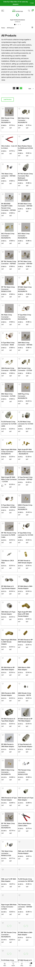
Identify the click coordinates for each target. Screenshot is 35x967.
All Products (10, 27)
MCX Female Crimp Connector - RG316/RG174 (7, 236)
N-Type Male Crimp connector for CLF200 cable (25, 535)
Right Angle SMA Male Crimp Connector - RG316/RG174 (8, 452)
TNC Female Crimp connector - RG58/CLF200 (24, 772)
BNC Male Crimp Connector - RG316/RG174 (23, 120)
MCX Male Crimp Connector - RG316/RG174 (24, 236)
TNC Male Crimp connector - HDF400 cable (8, 176)
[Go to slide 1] (14, 24)
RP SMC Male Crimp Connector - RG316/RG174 (25, 289)
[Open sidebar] (2, 486)
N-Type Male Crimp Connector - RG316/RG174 (24, 317)
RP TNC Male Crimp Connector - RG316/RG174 (8, 826)
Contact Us (17, 21)
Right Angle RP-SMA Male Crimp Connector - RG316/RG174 (25, 452)
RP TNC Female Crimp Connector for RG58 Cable (8, 535)
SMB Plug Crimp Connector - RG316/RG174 (23, 396)
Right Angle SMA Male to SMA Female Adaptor (8, 642)
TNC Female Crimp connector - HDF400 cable (25, 907)
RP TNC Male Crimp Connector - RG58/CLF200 (8, 289)
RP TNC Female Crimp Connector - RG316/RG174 (8, 935)
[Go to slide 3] (18, 24)
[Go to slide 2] (16, 24)
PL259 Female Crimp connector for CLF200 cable (8, 424)
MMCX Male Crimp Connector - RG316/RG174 (7, 772)
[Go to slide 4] (20, 24)
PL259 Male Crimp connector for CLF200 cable (25, 424)
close (32, 3)
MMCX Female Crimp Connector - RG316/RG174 (25, 507)
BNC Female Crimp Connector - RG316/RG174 (7, 120)
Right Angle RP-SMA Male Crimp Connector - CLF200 (9, 479)
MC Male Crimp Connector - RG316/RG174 (6, 317)
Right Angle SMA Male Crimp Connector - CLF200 (8, 907)
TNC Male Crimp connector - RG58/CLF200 (7, 853)
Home (3, 27)
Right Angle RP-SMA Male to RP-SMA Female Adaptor (25, 614)
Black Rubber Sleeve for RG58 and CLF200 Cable (25, 148)
